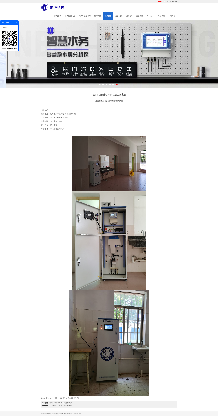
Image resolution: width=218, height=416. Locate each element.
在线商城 (139, 16)
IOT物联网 (161, 16)
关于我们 (149, 16)
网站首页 (57, 16)
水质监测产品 (70, 16)
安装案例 (108, 16)
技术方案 (97, 16)
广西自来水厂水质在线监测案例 (61, 405)
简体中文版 (167, 1)
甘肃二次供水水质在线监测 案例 (61, 403)
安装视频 (118, 16)
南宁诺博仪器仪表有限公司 (50, 414)
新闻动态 (129, 16)
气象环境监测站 (85, 16)
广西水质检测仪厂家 (72, 398)
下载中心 (171, 16)
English (174, 1)
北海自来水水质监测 (52, 398)
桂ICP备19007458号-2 (74, 414)
